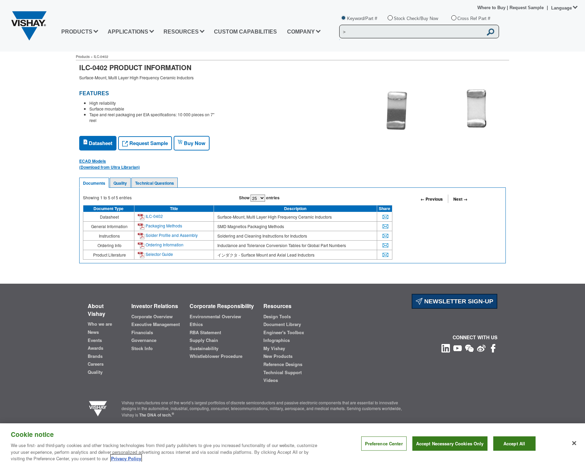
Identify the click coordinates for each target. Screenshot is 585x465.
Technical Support (282, 372)
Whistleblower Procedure (216, 356)
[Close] (574, 443)
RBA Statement (205, 332)
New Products (277, 356)
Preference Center (384, 443)
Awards (95, 348)
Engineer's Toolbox (283, 332)
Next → (460, 199)
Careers (96, 364)
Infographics (276, 340)
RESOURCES (181, 32)
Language (561, 8)
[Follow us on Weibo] (481, 347)
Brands (95, 356)
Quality (120, 183)
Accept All (514, 443)
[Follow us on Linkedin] (445, 347)
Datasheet (99, 143)
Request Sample (148, 143)
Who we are (100, 324)
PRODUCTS (76, 32)
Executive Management (155, 324)
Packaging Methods (163, 225)
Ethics (196, 324)
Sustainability (204, 348)
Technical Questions (154, 183)
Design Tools (277, 317)
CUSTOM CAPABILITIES (245, 32)
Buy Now (193, 143)
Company (301, 32)
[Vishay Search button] (490, 32)
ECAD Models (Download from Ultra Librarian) (109, 164)
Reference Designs (282, 364)
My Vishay (274, 348)
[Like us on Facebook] (493, 347)
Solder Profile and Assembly (171, 235)
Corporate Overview (152, 317)
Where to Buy (492, 7)
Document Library (282, 324)
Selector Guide (159, 254)
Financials (142, 332)
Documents (94, 183)
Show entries (259, 198)
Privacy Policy (126, 458)
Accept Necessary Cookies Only (450, 443)
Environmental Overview (215, 317)
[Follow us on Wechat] (469, 347)
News (93, 332)
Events (95, 340)
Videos (270, 380)
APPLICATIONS (128, 32)
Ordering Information (164, 244)
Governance (143, 340)
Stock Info (142, 348)
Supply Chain (204, 340)
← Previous (431, 199)
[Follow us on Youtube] (457, 347)
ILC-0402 (154, 216)
